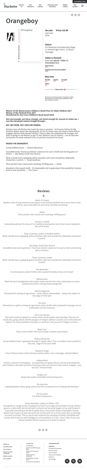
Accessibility (29, 445)
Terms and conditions (55, 455)
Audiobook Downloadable (55, 69)
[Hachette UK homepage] (10, 5)
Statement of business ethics (32, 451)
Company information (55, 448)
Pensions (51, 457)
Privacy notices (53, 450)
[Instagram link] (73, 461)
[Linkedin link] (79, 461)
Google (64, 80)
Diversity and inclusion (52, 6)
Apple (55, 80)
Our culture (40, 6)
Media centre (65, 6)
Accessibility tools (79, 1)
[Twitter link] (67, 461)
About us (21, 6)
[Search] (82, 6)
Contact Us (29, 443)
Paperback (49, 66)
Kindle (47, 80)
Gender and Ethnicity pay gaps (33, 448)
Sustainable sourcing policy (32, 458)
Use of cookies (53, 452)
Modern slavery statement (30, 455)
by (19, 58)
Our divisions (30, 6)
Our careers (75, 6)
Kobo (47, 83)
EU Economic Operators (33, 462)
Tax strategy (52, 459)
